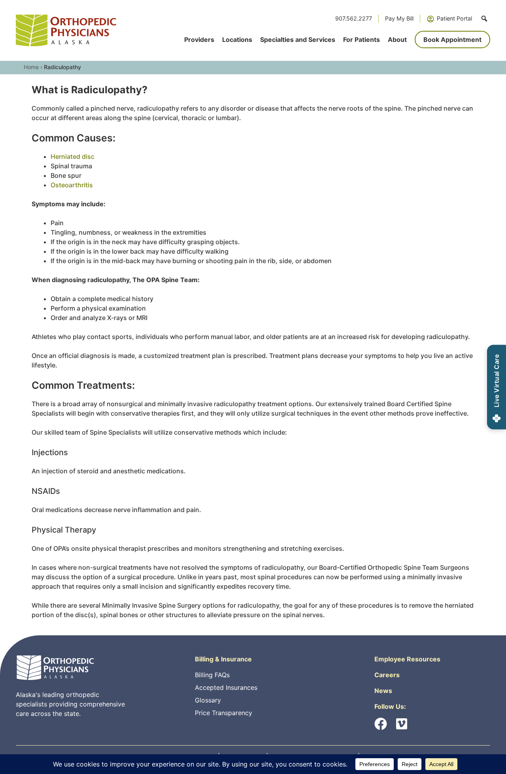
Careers (387, 675)
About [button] (397, 39)
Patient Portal (454, 18)
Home (31, 67)
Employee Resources (407, 659)
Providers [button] (199, 39)
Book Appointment (452, 39)
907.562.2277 (353, 18)
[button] (484, 18)
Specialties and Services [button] (297, 39)
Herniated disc (72, 156)
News (383, 691)
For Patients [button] (361, 39)
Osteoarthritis (72, 185)
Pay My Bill (399, 18)
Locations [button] (237, 39)
